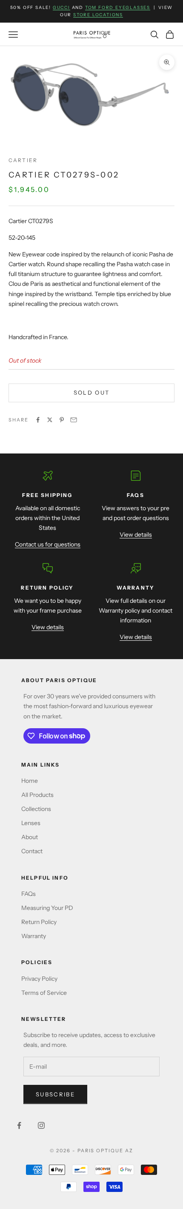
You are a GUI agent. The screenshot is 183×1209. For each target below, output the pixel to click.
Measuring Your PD (47, 908)
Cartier (23, 160)
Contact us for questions (47, 544)
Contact (32, 851)
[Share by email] (73, 419)
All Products (37, 795)
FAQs (28, 894)
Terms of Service (44, 993)
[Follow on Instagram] (41, 1125)
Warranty (33, 936)
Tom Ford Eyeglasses (117, 7)
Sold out (92, 392)
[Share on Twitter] (49, 419)
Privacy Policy (39, 978)
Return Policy (39, 922)
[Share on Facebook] (37, 419)
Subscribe (55, 1094)
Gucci (61, 7)
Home (29, 781)
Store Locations (98, 14)
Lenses (30, 823)
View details (136, 534)
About (29, 837)
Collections (36, 809)
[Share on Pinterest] (61, 419)
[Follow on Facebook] (19, 1125)
